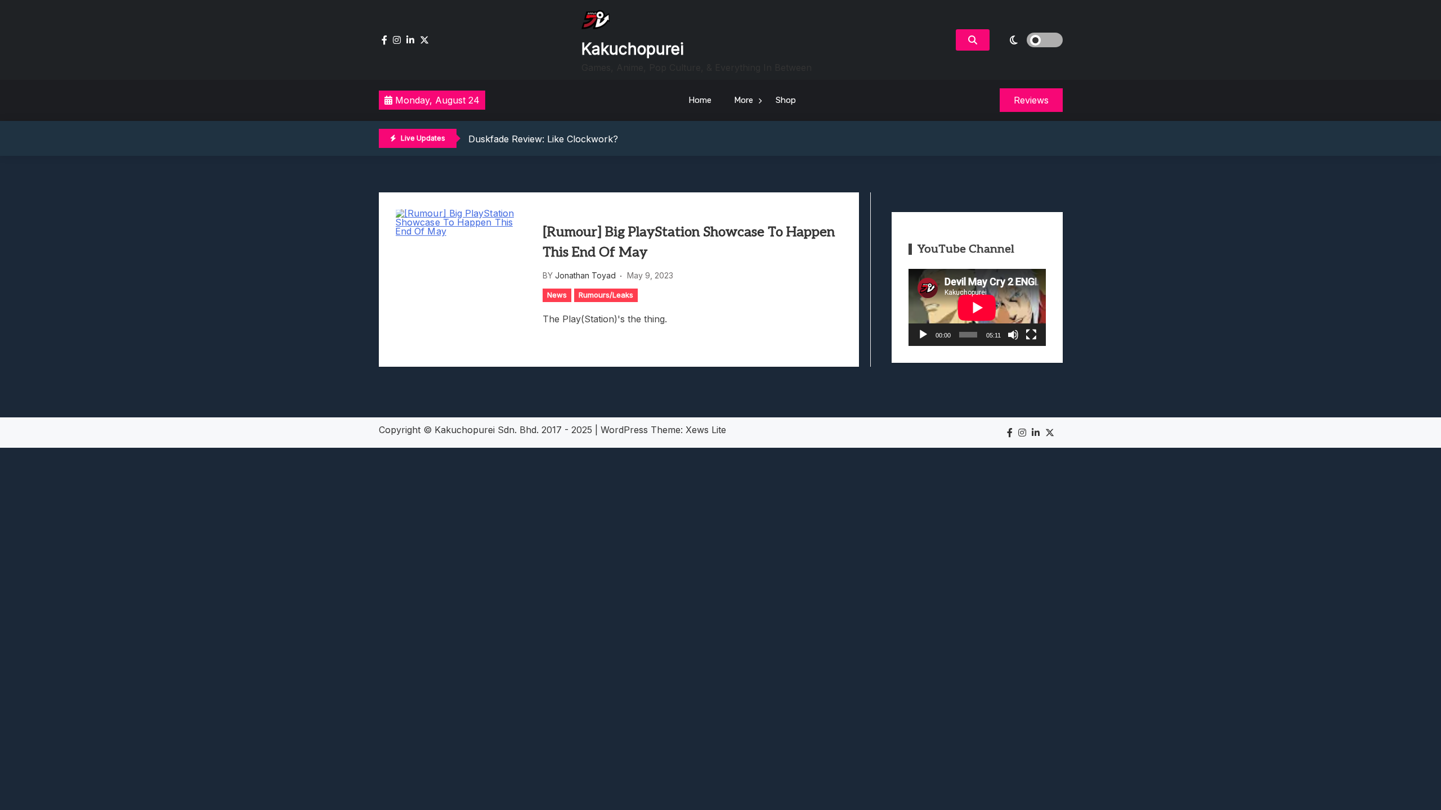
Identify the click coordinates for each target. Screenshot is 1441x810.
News (557, 294)
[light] (1029, 40)
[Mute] (1013, 334)
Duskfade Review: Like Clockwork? (543, 139)
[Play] (923, 334)
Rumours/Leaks (606, 294)
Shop (786, 100)
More (743, 100)
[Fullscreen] (1031, 334)
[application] (977, 307)
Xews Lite (706, 429)
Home (699, 100)
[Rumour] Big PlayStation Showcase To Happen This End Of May (689, 242)
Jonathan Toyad (585, 275)
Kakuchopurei (632, 48)
